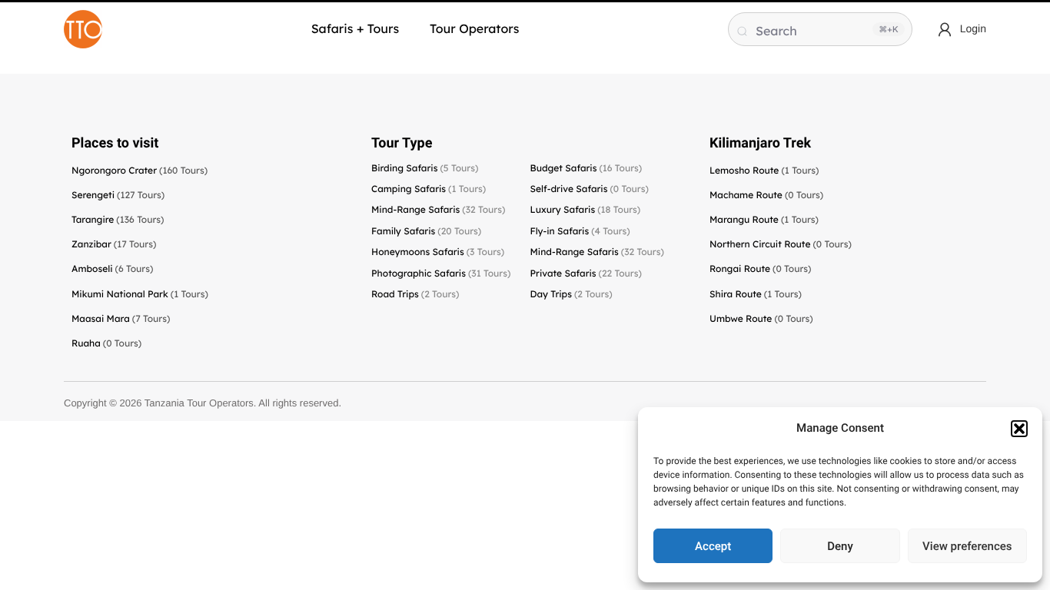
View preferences (967, 546)
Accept (713, 546)
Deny (840, 546)
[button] (1019, 428)
